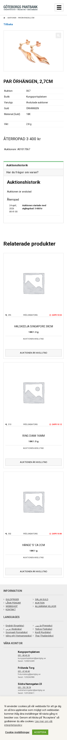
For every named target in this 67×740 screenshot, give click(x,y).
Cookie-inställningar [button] (17, 732)
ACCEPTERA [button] (40, 732)
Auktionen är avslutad (33, 352)
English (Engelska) (15, 625)
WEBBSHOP (12, 606)
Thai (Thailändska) (44, 635)
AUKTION (39, 603)
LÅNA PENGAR (13, 603)
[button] (58, 35)
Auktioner (12, 18)
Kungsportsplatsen (29, 652)
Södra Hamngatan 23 (30, 684)
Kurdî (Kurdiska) (43, 632)
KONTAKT (11, 609)
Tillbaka (8, 24)
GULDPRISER (12, 599)
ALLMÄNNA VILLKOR (45, 606)
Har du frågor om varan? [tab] (22, 172)
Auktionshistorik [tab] (17, 165)
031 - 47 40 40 (24, 671)
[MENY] (59, 7)
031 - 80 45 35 (24, 655)
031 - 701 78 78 (24, 687)
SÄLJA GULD (41, 599)
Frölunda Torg (26, 667)
